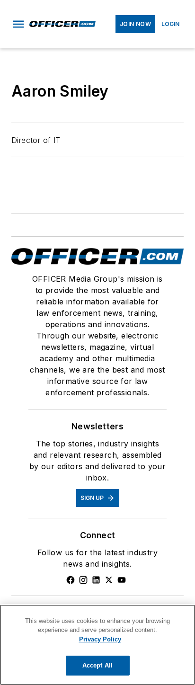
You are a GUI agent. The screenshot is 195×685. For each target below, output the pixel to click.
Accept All (97, 665)
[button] (18, 24)
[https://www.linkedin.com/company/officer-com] (96, 580)
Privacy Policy (100, 639)
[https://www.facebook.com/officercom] (70, 580)
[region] (97, 645)
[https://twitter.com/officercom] (109, 580)
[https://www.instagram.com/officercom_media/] (83, 580)
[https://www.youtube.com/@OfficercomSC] (121, 580)
